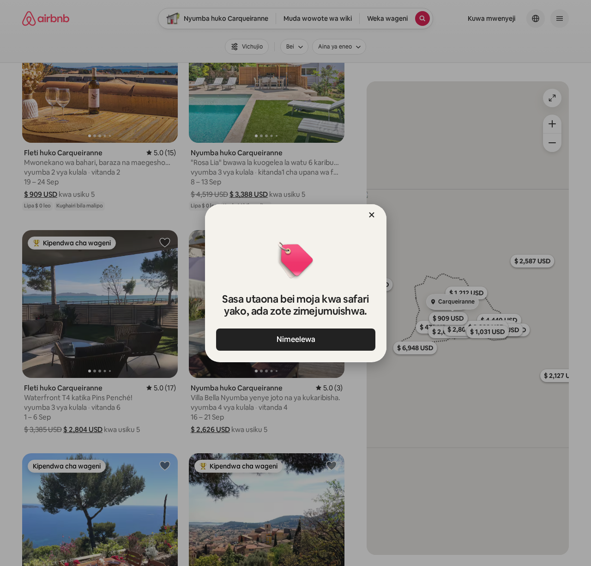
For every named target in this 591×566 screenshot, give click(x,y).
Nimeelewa (295, 339)
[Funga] (371, 215)
